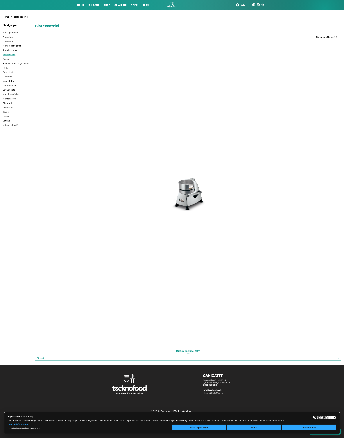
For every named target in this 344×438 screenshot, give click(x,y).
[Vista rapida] (188, 194)
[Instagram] (258, 4)
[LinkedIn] (253, 4)
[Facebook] (262, 4)
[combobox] (188, 358)
